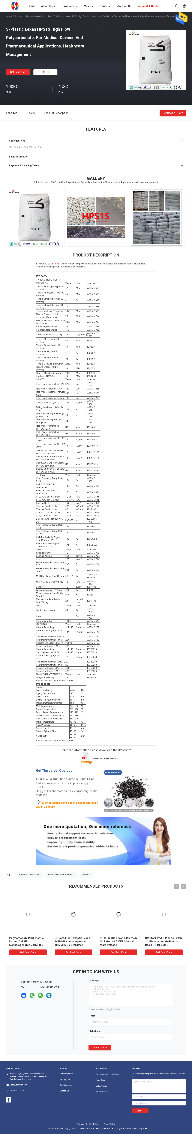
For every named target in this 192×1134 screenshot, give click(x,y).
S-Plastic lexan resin (29, 874)
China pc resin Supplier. (54, 1129)
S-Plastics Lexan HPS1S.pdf (105, 758)
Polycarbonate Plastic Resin (39, 16)
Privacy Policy (109, 1124)
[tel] (57, 995)
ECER (145, 1129)
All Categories (101, 1092)
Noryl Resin (100, 1080)
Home (9, 16)
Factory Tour (65, 1079)
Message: (94, 980)
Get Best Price (18, 72)
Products (19, 16)
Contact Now (100, 1047)
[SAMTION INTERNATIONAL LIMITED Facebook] (8, 1100)
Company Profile (66, 1074)
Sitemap (80, 1124)
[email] (23, 995)
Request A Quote (173, 112)
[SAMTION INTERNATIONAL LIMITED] (15, 6)
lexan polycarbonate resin (60, 874)
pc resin (86, 874)
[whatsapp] (32, 995)
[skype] (49, 995)
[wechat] (40, 995)
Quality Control (66, 1085)
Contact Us (64, 1091)
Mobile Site (93, 1124)
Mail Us (45, 72)
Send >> (140, 1111)
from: (93, 1016)
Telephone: (95, 1031)
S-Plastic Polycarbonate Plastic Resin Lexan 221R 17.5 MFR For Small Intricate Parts (163, 941)
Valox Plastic (101, 1086)
